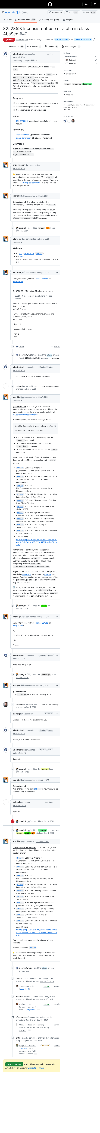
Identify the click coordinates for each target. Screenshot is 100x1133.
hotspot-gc (46, 675)
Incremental (29, 253)
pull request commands (31, 183)
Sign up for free (14, 1064)
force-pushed (37, 355)
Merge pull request (27, 1046)
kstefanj (19, 704)
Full (20, 253)
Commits (36, 46)
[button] (25, 60)
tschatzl (19, 386)
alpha (21, 347)
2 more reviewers (70, 56)
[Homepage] (50, 4)
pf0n (18, 1038)
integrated (42, 830)
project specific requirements (25, 415)
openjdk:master (61, 39)
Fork (73, 12)
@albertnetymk (19, 202)
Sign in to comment (36, 1068)
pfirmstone (21, 1017)
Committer (26, 574)
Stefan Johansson (23, 138)
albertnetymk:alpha (82, 39)
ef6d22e (57, 1046)
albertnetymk (22, 39)
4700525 (57, 986)
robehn (19, 978)
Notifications (57, 12)
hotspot (41, 228)
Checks (54, 46)
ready (44, 606)
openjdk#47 (24, 989)
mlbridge (17, 239)
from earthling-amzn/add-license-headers (27, 1051)
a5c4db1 (57, 1004)
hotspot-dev (18, 281)
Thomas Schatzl (22, 134)
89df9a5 (57, 347)
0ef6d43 (57, 1025)
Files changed (73, 46)
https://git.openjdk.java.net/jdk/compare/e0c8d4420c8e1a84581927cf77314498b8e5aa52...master (36, 542)
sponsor (47, 574)
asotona (19, 996)
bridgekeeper (19, 165)
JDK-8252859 (22, 121)
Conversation (17, 46)
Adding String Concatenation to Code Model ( (28, 1007)
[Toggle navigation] (5, 4)
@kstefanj (36, 138)
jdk (19, 12)
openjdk (10, 12)
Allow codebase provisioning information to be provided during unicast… (34, 1027)
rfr (48, 228)
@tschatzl (35, 134)
